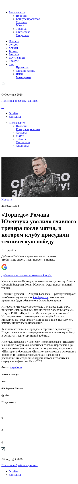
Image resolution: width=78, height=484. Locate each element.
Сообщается (40, 297)
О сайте (13, 113)
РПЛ (4, 381)
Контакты (15, 116)
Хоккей (13, 47)
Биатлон (14, 54)
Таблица (21, 28)
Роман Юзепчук (10, 374)
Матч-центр (23, 77)
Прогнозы (22, 67)
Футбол (13, 44)
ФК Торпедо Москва (12, 388)
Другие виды (17, 57)
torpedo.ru (16, 367)
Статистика (23, 31)
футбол (5, 395)
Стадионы (22, 35)
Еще (11, 64)
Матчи (20, 25)
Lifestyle (14, 60)
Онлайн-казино (25, 70)
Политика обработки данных (19, 100)
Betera (19, 73)
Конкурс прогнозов (28, 18)
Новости (21, 15)
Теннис (13, 51)
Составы (21, 22)
